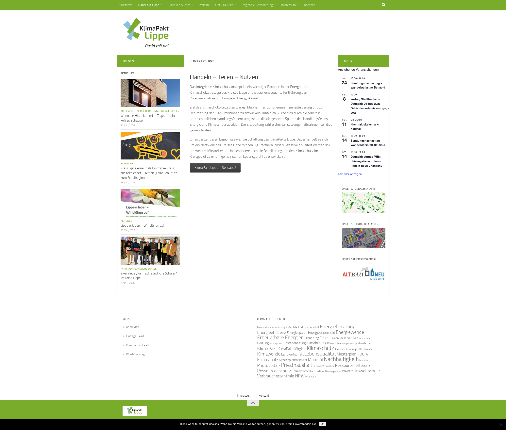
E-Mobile (291, 327)
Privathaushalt (296, 365)
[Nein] (501, 424)
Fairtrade (127, 163)
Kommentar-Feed (137, 345)
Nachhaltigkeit (341, 359)
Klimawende (268, 354)
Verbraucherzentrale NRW (281, 376)
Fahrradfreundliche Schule (139, 268)
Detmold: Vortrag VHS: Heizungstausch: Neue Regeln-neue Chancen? (366, 161)
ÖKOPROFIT (310, 376)
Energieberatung (147, 110)
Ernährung (311, 338)
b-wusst (262, 327)
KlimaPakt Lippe (148, 5)
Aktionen (126, 220)
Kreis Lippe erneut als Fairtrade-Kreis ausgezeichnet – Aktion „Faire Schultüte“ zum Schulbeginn (149, 172)
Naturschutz (364, 360)
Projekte (204, 5)
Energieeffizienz (271, 332)
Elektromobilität (308, 327)
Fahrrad (325, 338)
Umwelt (346, 371)
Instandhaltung (295, 343)
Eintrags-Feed (135, 336)
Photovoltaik (268, 365)
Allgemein (127, 110)
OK (323, 423)
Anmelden (132, 327)
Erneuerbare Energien (280, 337)
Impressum (288, 5)
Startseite (125, 5)
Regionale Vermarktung (257, 5)
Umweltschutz (366, 370)
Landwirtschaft (292, 354)
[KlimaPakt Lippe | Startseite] (146, 32)
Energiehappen (169, 110)
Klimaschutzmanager (346, 349)
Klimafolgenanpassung (342, 343)
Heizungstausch (276, 343)
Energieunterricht (321, 332)
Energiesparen (297, 333)
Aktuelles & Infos (179, 5)
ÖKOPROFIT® (224, 5)
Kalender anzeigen (350, 174)
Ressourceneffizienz (352, 365)
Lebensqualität (320, 354)
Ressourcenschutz (274, 370)
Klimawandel (366, 349)
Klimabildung (316, 343)
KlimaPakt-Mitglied (292, 349)
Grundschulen (364, 338)
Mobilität (315, 359)
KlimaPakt (267, 348)
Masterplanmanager (293, 360)
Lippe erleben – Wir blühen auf (142, 225)
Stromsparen (332, 371)
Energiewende (350, 332)
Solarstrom (300, 371)
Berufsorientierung (276, 327)
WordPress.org (135, 354)
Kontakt (309, 5)
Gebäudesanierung (344, 338)
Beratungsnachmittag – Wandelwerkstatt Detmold (368, 85)
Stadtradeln (316, 371)
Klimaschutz (320, 348)
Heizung (263, 343)
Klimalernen (365, 343)
